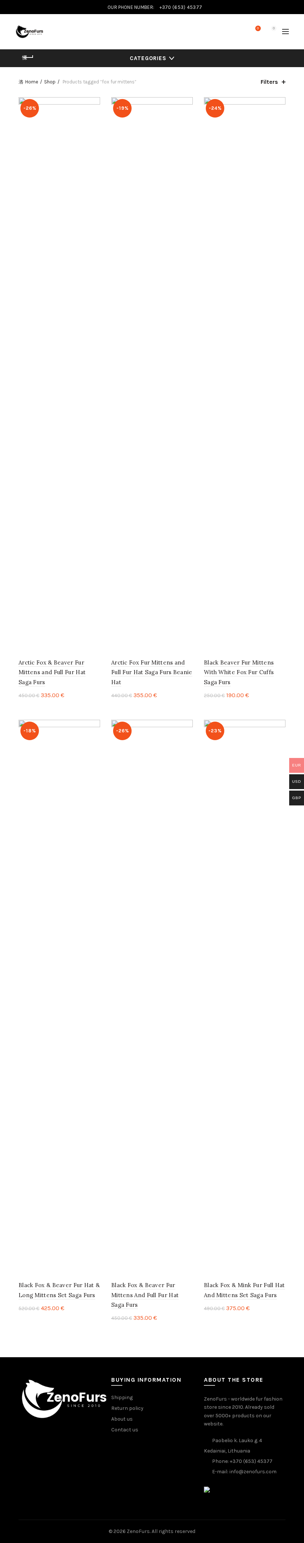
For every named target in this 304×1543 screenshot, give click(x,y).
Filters (269, 81)
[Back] (28, 57)
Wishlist (258, 28)
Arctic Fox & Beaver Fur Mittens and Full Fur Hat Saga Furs (52, 672)
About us (122, 1419)
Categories (148, 58)
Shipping (122, 1397)
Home (31, 82)
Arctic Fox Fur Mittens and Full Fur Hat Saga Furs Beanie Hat (151, 672)
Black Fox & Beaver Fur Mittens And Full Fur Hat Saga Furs (145, 1295)
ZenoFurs (138, 1531)
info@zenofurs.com (253, 1471)
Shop (50, 82)
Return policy (127, 1408)
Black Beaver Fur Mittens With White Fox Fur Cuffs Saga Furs (239, 672)
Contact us (124, 1430)
